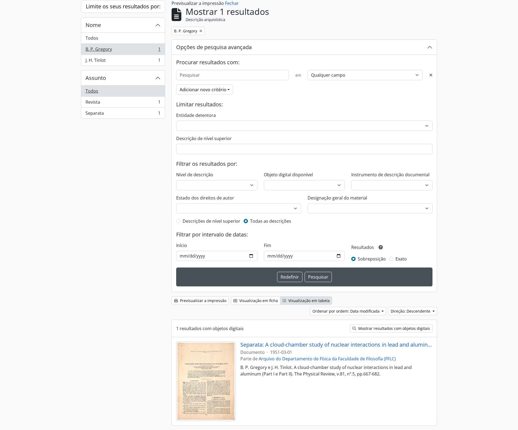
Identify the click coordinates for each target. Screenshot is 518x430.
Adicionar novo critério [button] (203, 90)
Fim (267, 245)
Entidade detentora (196, 115)
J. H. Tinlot (123, 61)
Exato (401, 259)
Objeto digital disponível (288, 175)
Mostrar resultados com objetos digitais (393, 328)
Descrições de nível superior (211, 221)
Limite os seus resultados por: (123, 6)
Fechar (232, 3)
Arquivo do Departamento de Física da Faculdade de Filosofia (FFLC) (327, 359)
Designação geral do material (337, 198)
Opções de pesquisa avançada (214, 47)
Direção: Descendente (411, 311)
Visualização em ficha (258, 300)
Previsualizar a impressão (202, 300)
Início (181, 245)
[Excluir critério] (430, 75)
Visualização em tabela (308, 300)
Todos (92, 38)
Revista (123, 103)
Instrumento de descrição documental (390, 175)
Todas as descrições (270, 221)
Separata (123, 114)
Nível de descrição (194, 175)
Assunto (96, 78)
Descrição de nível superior (204, 138)
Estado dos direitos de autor (205, 198)
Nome (93, 25)
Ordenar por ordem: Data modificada (346, 311)
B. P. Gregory (123, 50)
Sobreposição (372, 259)
